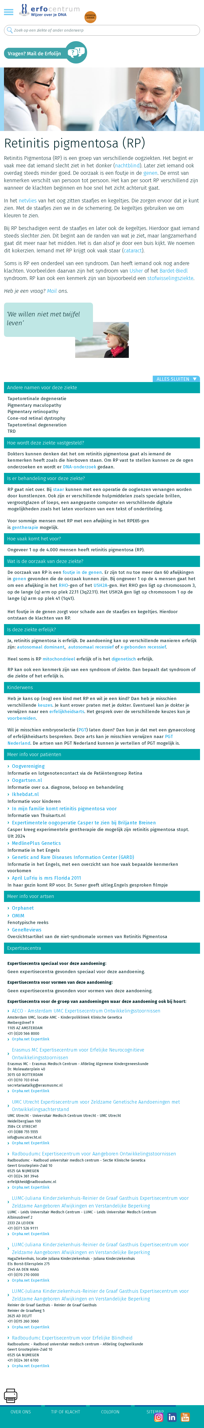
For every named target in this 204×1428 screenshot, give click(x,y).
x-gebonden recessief (143, 647)
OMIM (18, 916)
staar (58, 489)
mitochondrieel (58, 659)
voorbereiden (21, 718)
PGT (82, 730)
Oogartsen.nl (27, 780)
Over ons (21, 1412)
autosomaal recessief (91, 647)
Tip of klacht (65, 1412)
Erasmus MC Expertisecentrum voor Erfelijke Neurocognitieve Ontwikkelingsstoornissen (78, 1053)
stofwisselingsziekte (170, 278)
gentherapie (25, 527)
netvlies (28, 200)
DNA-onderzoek (79, 467)
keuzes (45, 705)
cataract (133, 250)
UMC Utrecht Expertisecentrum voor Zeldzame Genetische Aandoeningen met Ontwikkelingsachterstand (96, 1105)
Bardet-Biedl (174, 271)
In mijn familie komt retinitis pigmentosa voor (64, 809)
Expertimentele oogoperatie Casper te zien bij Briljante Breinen (84, 823)
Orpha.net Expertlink (30, 1039)
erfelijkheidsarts (66, 711)
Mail (52, 291)
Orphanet (23, 908)
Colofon (110, 1412)
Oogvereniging (28, 766)
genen (150, 173)
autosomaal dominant (41, 647)
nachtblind (127, 165)
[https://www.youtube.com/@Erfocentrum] (185, 1417)
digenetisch (124, 659)
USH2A (100, 585)
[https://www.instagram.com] (158, 1417)
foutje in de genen (82, 572)
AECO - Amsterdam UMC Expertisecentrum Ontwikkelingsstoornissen (86, 1011)
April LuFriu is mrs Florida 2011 (46, 878)
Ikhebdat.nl (25, 794)
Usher (136, 271)
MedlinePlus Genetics (36, 843)
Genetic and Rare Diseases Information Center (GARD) (73, 857)
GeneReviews (26, 930)
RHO (63, 585)
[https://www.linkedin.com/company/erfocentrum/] (172, 1417)
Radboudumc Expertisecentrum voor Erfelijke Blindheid (72, 1338)
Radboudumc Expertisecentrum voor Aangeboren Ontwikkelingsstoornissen (94, 1154)
